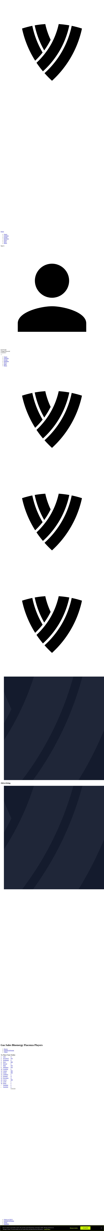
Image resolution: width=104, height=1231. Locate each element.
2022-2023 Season (12, 1039)
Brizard (5, 1064)
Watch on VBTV (8, 1020)
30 (1, 1083)
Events (5, 237)
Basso (4, 1083)
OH (12, 1058)
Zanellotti (5, 1085)
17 (1, 1076)
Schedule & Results (9, 1025)
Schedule (6, 236)
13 (1, 1072)
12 (1, 1071)
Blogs (5, 243)
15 (1, 1074)
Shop (5, 241)
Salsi (4, 1056)
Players (6, 1049)
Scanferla (5, 1069)
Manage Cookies (74, 1228)
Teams (5, 1026)
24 (1, 1080)
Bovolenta (5, 1078)
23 (1, 1078)
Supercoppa (7, 1023)
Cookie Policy (47, 1229)
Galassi (5, 1071)
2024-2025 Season (12, 1036)
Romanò (5, 1076)
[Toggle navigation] (1, 354)
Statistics (6, 1029)
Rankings (6, 238)
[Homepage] (52, 52)
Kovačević (6, 1058)
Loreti (4, 1081)
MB (12, 1062)
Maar (4, 1065)
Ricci (4, 1062)
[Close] (101, 1228)
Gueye (5, 1080)
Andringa (5, 1074)
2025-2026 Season (12, 1035)
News (5, 240)
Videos (5, 1052)
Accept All (85, 1228)
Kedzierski (6, 1060)
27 (1, 1081)
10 (1, 1069)
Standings (6, 1028)
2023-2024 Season (12, 1038)
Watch (2, 231)
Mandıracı (5, 1067)
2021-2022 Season (12, 1041)
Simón (4, 1072)
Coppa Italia (7, 1022)
